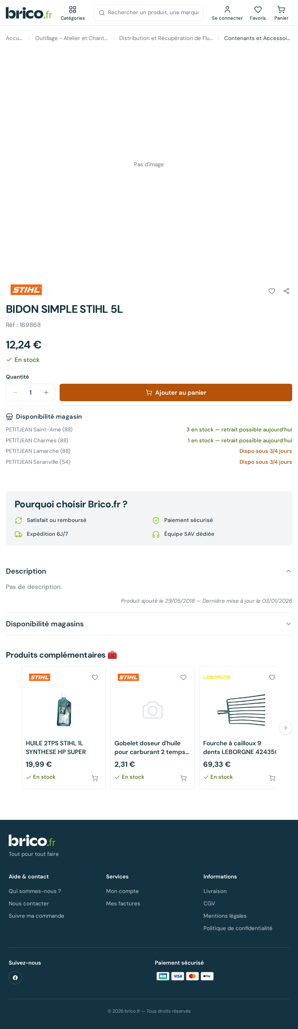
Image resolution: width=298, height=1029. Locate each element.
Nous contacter (29, 903)
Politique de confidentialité (238, 928)
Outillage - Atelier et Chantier (71, 38)
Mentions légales (225, 916)
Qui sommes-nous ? (35, 891)
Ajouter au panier (180, 392)
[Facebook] (15, 977)
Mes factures (123, 903)
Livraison (215, 891)
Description (26, 571)
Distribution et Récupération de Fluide (166, 38)
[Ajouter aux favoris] (272, 291)
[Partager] (286, 291)
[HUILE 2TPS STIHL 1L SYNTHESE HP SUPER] (64, 727)
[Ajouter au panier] (95, 778)
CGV (209, 903)
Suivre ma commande (36, 916)
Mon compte (122, 891)
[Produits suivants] (285, 727)
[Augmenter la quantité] (46, 392)
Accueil (15, 38)
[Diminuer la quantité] (15, 392)
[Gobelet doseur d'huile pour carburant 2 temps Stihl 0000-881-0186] (152, 727)
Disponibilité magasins (45, 624)
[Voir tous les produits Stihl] (26, 290)
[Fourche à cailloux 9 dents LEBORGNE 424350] (241, 727)
